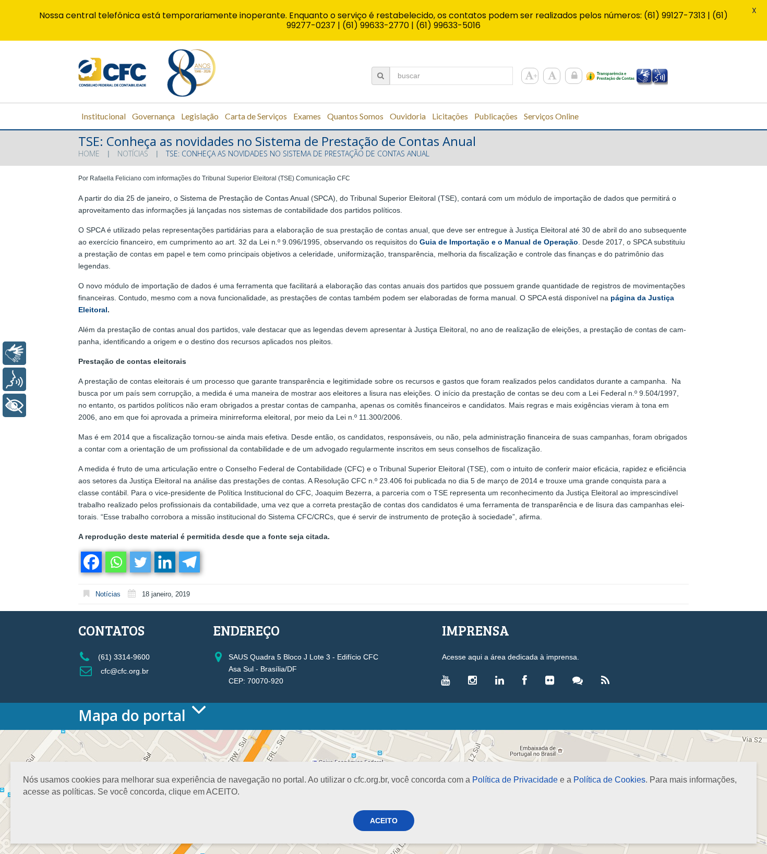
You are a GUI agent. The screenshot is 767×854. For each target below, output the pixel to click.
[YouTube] (448, 680)
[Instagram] (475, 680)
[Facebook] (90, 562)
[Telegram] (188, 562)
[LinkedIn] (502, 680)
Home (89, 153)
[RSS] (608, 680)
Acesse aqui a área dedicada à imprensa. (510, 657)
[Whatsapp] (115, 562)
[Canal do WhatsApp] (580, 680)
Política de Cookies (609, 779)
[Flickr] (552, 680)
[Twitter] (139, 562)
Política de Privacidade (515, 779)
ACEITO (384, 820)
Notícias (132, 153)
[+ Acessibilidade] (14, 405)
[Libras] (14, 353)
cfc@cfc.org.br (124, 671)
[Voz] (14, 379)
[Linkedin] (164, 562)
